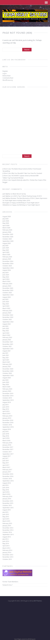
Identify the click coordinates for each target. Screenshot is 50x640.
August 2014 (7, 537)
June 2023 (6, 302)
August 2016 (7, 483)
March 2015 (6, 521)
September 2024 (8, 268)
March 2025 (6, 255)
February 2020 (7, 389)
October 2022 (7, 319)
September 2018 (8, 427)
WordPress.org (8, 80)
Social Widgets (17, 639)
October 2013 (7, 559)
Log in (5, 73)
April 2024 (6, 279)
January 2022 (7, 340)
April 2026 (6, 225)
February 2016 (7, 496)
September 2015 (8, 508)
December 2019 (8, 393)
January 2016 (7, 499)
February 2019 (7, 416)
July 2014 (5, 539)
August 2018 (7, 429)
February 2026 (7, 230)
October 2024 (7, 266)
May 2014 (6, 544)
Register (5, 71)
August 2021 (7, 351)
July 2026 (5, 219)
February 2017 (7, 470)
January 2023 (7, 313)
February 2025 (7, 257)
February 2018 (7, 443)
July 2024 (5, 273)
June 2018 (6, 434)
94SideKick (6, 205)
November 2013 (8, 557)
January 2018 (7, 445)
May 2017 (6, 463)
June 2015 (6, 514)
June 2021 (6, 355)
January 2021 (7, 367)
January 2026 (7, 232)
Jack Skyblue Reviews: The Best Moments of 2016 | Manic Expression (25, 198)
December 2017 (8, 447)
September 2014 (8, 535)
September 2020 (8, 376)
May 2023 (6, 304)
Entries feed (6, 76)
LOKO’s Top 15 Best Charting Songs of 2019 (27, 196)
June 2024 (6, 275)
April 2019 (6, 411)
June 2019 (6, 407)
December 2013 (8, 555)
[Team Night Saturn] (25, 20)
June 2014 (6, 541)
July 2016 (5, 485)
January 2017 (7, 472)
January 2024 (7, 286)
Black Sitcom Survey (19, 194)
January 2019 (7, 418)
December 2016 (8, 474)
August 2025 (7, 243)
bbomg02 (6, 203)
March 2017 (6, 467)
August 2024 (7, 270)
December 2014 (8, 528)
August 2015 (7, 510)
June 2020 (6, 382)
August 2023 (7, 297)
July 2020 (5, 380)
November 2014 (8, 530)
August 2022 (7, 324)
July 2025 (5, 246)
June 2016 (6, 488)
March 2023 (6, 308)
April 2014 (6, 546)
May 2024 (6, 277)
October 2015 (7, 505)
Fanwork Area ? (8, 585)
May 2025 (6, 250)
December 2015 (8, 501)
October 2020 (7, 373)
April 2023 (6, 306)
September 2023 (8, 295)
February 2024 (7, 284)
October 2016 (7, 479)
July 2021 (5, 353)
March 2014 (6, 548)
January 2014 (7, 552)
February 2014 (7, 550)
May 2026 (6, 223)
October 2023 (7, 293)
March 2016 (6, 494)
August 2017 (7, 456)
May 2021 (6, 358)
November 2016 (8, 476)
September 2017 (8, 454)
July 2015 (5, 512)
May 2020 (6, 384)
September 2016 (8, 481)
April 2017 (6, 465)
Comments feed (8, 78)
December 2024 (8, 261)
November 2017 (8, 449)
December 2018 (8, 420)
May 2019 (6, 409)
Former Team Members (10, 582)
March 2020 (6, 387)
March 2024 (6, 281)
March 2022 (6, 335)
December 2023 (8, 288)
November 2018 (8, 423)
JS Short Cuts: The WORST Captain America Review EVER (20, 176)
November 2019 (8, 396)
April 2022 (6, 333)
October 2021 (7, 346)
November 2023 (8, 290)
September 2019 (8, 400)
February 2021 (7, 364)
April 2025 (6, 252)
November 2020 (8, 371)
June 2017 (6, 461)
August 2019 (7, 402)
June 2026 (6, 221)
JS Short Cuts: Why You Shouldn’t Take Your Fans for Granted (22, 173)
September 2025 (8, 241)
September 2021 (8, 349)
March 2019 (6, 414)
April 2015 (6, 519)
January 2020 (7, 391)
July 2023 (5, 299)
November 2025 (8, 237)
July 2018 (5, 432)
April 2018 (6, 438)
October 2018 (7, 425)
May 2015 (6, 517)
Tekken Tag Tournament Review (13, 178)
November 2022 (8, 317)
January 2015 (7, 526)
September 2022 (8, 322)
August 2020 (7, 378)
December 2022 (8, 315)
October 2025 (7, 239)
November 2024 (8, 264)
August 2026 (7, 216)
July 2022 (5, 326)
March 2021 (6, 362)
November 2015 (8, 503)
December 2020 (8, 369)
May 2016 (6, 490)
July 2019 (5, 405)
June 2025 (6, 248)
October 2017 (7, 452)
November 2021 (8, 344)
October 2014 (7, 532)
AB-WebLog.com (31, 639)
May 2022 (6, 331)
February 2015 (7, 523)
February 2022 (7, 337)
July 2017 (5, 458)
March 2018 (6, 441)
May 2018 (6, 436)
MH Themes (38, 601)
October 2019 (7, 398)
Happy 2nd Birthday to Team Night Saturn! (25, 203)
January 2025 (7, 259)
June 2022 (6, 328)
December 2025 (8, 234)
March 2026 (6, 228)
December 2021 (8, 342)
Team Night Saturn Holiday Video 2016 (17, 201)
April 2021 (6, 360)
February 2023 (7, 311)
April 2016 (6, 492)
